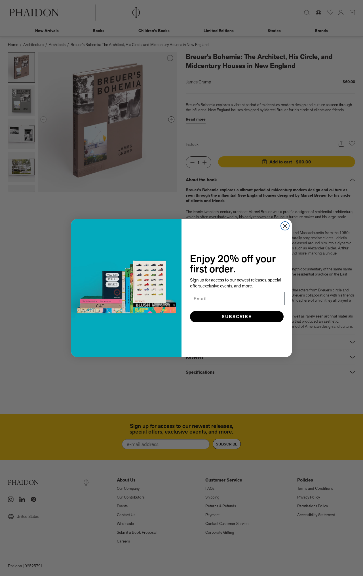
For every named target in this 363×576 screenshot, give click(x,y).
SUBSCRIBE (237, 316)
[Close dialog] (285, 226)
